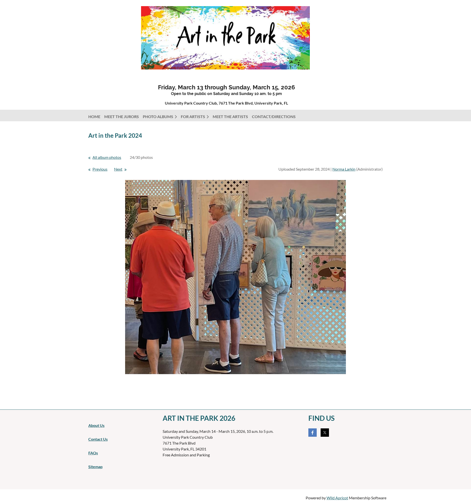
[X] (325, 432)
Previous (99, 169)
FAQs (93, 452)
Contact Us (98, 439)
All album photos (106, 157)
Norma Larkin (343, 169)
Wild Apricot (337, 497)
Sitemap (95, 466)
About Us (96, 425)
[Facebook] (312, 432)
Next (118, 169)
